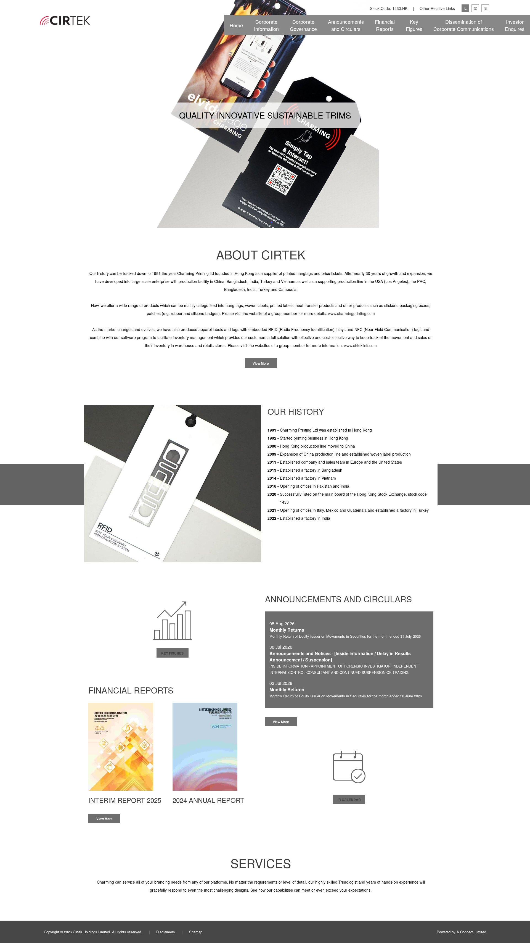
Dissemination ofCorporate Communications (463, 25)
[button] (258, 222)
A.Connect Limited (471, 931)
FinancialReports (385, 25)
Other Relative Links (437, 8)
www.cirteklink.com (360, 345)
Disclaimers (165, 931)
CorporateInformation (266, 25)
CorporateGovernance (303, 25)
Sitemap (195, 931)
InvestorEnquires (514, 25)
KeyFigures (414, 25)
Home (236, 25)
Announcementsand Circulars (346, 25)
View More (261, 363)
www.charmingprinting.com (351, 313)
